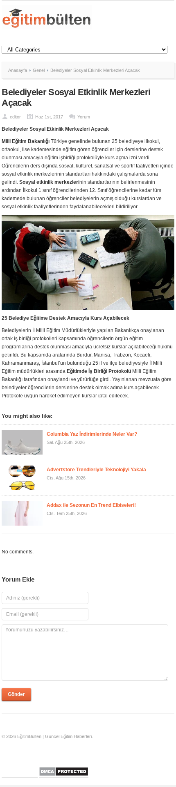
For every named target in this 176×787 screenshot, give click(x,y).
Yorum (83, 116)
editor (15, 116)
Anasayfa (17, 70)
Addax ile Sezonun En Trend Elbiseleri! (91, 505)
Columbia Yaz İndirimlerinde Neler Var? (92, 434)
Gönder (16, 694)
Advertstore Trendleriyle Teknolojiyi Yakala (96, 470)
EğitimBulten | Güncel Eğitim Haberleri (54, 736)
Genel (39, 70)
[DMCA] (63, 775)
